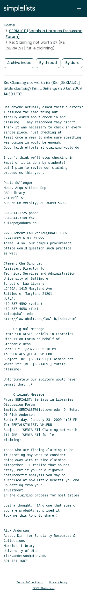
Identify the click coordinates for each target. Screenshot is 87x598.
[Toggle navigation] (79, 8)
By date (72, 62)
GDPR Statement (44, 588)
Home (9, 25)
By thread (48, 62)
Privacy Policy (58, 582)
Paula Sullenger (45, 88)
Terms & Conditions (29, 582)
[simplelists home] (18, 8)
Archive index (19, 62)
